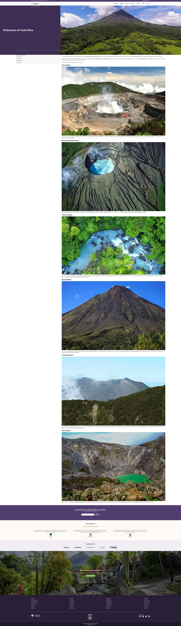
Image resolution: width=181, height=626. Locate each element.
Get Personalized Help (90, 575)
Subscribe (97, 514)
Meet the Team (146, 601)
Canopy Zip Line (108, 600)
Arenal (63, 351)
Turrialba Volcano (19, 60)
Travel (34, 6)
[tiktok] (149, 616)
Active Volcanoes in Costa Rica (21, 51)
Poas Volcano (18, 53)
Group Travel (33, 608)
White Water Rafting (109, 601)
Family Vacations (33, 601)
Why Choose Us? (146, 604)
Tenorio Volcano (19, 56)
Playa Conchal (72, 601)
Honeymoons (33, 605)
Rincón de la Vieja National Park (115, 212)
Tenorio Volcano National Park (67, 275)
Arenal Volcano (19, 58)
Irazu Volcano (18, 62)
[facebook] (140, 616)
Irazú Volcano (65, 502)
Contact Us (146, 608)
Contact (148, 3)
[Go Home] (35, 3)
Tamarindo (71, 605)
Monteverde (71, 604)
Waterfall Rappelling (109, 604)
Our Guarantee (146, 605)
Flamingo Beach (72, 608)
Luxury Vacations (33, 604)
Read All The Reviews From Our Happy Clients (90, 526)
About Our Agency (147, 600)
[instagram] (146, 616)
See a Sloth (108, 605)
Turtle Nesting (108, 608)
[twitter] (143, 616)
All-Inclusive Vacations (34, 600)
